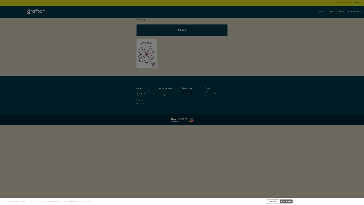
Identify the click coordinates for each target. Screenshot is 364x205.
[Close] (361, 201)
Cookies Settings (272, 201)
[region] (182, 201)
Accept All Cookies (286, 201)
